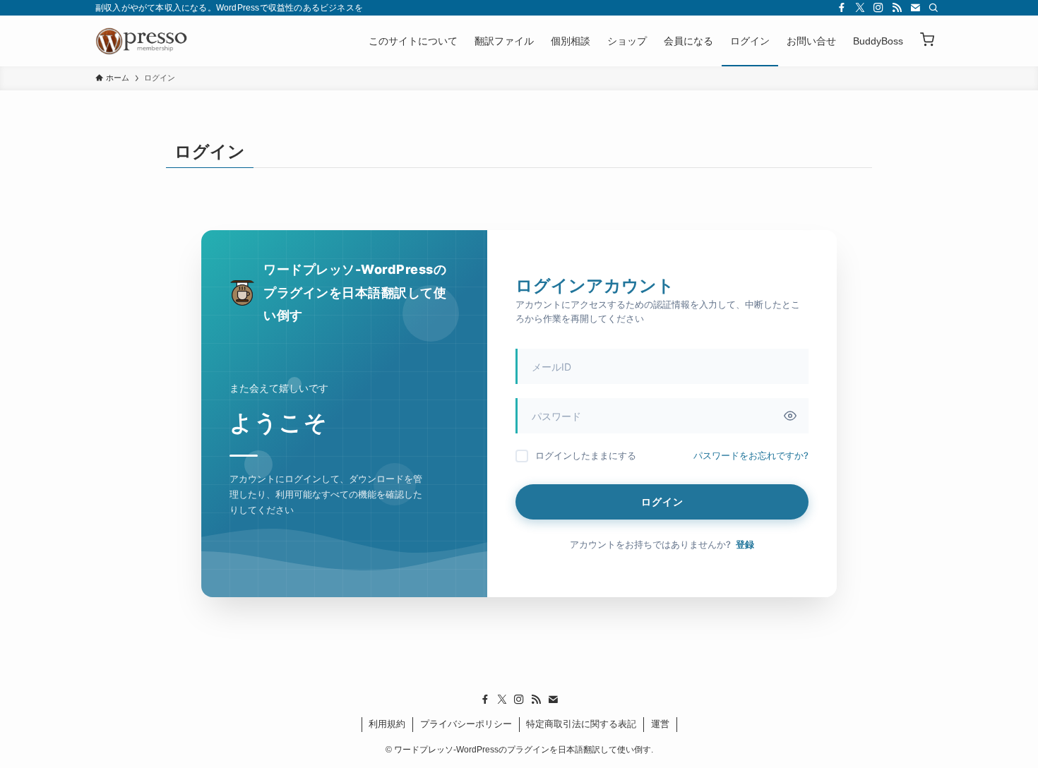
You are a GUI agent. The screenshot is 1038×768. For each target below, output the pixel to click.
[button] (927, 41)
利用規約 (387, 724)
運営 (660, 724)
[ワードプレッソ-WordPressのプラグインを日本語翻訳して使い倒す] (144, 41)
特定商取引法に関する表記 (581, 724)
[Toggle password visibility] (790, 415)
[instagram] (878, 8)
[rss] (897, 8)
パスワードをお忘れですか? (751, 455)
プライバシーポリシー (466, 724)
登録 (745, 544)
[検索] (933, 8)
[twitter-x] (860, 8)
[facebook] (842, 8)
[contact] (915, 8)
